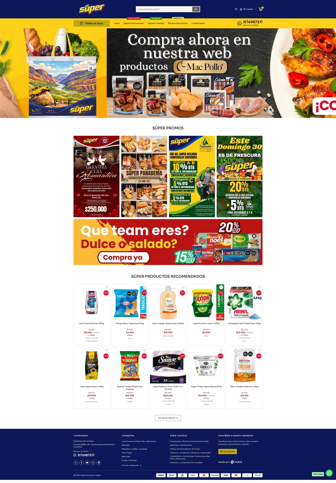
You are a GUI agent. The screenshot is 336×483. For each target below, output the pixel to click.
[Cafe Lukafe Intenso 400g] (92, 365)
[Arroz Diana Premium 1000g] (92, 302)
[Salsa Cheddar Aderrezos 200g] (244, 365)
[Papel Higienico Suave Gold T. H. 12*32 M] (168, 365)
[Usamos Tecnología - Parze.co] (230, 462)
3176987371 (252, 22)
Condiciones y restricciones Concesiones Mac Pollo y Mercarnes (190, 457)
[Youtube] (87, 462)
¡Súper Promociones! (134, 21)
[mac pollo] (168, 73)
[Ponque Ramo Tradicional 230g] (130, 302)
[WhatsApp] (76, 462)
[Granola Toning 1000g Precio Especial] (130, 365)
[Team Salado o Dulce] (168, 242)
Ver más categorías (130, 465)
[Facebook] (81, 462)
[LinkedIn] (99, 462)
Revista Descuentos (178, 21)
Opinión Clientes (156, 21)
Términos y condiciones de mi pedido (186, 462)
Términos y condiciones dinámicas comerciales (190, 453)
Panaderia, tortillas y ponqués (134, 449)
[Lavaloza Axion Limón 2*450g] (206, 302)
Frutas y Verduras (129, 460)
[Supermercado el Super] (92, 9)
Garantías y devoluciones (181, 445)
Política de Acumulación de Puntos (185, 449)
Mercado (126, 445)
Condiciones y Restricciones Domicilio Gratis (189, 441)
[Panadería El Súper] (144, 176)
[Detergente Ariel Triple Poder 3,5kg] (244, 302)
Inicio (117, 23)
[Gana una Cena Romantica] (96, 176)
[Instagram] (93, 462)
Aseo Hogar (127, 453)
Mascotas (126, 456)
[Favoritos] (236, 9)
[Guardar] (107, 287)
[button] (162, 111)
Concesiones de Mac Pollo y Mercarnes (139, 441)
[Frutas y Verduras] (240, 176)
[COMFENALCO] (192, 176)
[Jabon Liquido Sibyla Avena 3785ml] (168, 302)
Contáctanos (198, 23)
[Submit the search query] (196, 9)
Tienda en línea (94, 23)
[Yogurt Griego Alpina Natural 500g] (206, 365)
